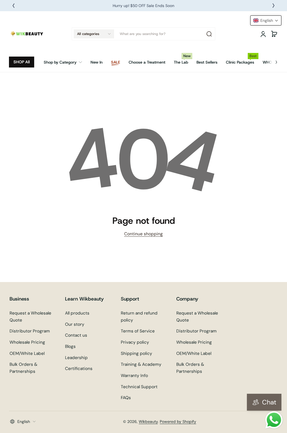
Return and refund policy (139, 316)
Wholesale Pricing (27, 342)
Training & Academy (141, 364)
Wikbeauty (148, 421)
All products (77, 313)
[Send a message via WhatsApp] (274, 420)
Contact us (76, 335)
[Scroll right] (272, 59)
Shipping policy (136, 353)
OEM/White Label (27, 353)
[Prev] (13, 5)
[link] (65, 62)
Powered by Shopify (178, 421)
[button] (94, 33)
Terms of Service (138, 331)
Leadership (76, 357)
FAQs (126, 398)
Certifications (78, 368)
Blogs (70, 346)
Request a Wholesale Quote (30, 316)
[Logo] (27, 34)
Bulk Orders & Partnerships (23, 368)
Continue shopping (143, 234)
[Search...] (209, 33)
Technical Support (139, 387)
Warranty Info (134, 375)
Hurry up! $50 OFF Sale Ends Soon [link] (143, 5)
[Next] (273, 5)
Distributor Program (30, 331)
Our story (74, 324)
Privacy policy (135, 342)
